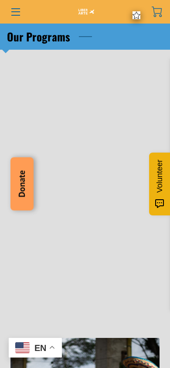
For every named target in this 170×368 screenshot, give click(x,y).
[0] (157, 12)
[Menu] (15, 12)
